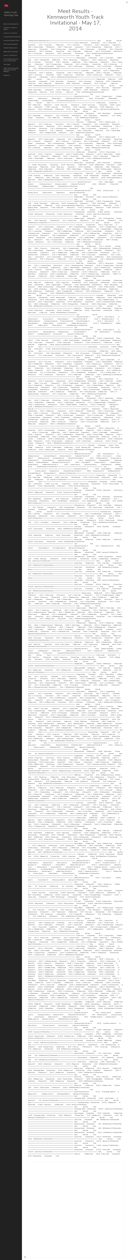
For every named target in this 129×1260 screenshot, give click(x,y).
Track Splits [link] (7, 64)
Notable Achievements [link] (10, 48)
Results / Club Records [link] (10, 55)
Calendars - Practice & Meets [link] (10, 28)
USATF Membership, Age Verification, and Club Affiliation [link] (11, 69)
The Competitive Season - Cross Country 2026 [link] (11, 59)
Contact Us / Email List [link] (10, 33)
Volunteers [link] (7, 75)
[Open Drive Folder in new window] (120, 1164)
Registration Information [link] (11, 51)
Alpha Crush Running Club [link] (11, 24)
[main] (75, 19)
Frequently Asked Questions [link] (12, 36)
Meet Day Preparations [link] (11, 44)
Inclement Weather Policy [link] (11, 40)
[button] (127, 2)
